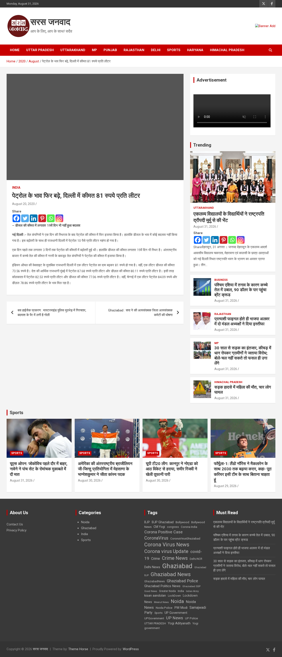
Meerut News (161, 602)
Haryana (195, 50)
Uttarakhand (72, 50)
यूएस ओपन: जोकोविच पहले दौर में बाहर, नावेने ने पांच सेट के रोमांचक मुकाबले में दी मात (38, 469)
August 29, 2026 (225, 486)
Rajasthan (134, 50)
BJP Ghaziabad (163, 522)
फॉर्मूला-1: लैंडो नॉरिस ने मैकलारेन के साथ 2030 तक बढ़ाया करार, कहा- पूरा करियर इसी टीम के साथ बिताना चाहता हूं (242, 471)
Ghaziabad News (171, 574)
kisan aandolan (155, 595)
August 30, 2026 (89, 480)
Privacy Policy (16, 530)
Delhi (155, 50)
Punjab (110, 50)
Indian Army (192, 591)
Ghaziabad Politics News (162, 586)
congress (173, 527)
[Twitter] (25, 218)
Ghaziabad (88, 528)
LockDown (174, 595)
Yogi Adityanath (179, 623)
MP (94, 50)
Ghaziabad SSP (191, 586)
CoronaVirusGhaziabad (185, 538)
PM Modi (180, 608)
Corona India (189, 527)
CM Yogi (159, 527)
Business (221, 279)
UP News (174, 617)
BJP (147, 522)
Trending (202, 145)
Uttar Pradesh (40, 50)
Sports (173, 50)
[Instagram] (59, 218)
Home (15, 50)
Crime (155, 558)
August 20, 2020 (23, 204)
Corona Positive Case (163, 532)
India (16, 187)
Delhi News (152, 567)
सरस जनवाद (50, 22)
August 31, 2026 (204, 226)
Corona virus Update (166, 551)
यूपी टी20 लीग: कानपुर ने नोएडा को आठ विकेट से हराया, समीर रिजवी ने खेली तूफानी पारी (172, 469)
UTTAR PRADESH (155, 623)
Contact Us (15, 524)
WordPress (131, 649)
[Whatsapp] (51, 218)
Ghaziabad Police (182, 581)
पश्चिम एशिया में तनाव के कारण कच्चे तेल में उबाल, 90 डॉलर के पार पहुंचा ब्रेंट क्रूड (241, 290)
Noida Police (164, 607)
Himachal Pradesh (227, 50)
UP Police (191, 618)
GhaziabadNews (154, 581)
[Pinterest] (42, 218)
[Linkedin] (33, 218)
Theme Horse (78, 649)
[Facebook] (16, 218)
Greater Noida (167, 591)
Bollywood (182, 522)
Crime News (175, 558)
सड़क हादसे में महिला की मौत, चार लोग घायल (242, 390)
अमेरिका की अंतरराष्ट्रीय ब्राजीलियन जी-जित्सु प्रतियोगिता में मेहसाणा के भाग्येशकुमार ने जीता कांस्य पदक (105, 469)
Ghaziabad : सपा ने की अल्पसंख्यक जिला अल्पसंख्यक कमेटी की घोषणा (140, 312)
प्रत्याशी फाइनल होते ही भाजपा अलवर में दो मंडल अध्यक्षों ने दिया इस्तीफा (241, 321)
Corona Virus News (166, 545)
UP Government (176, 613)
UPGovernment (154, 618)
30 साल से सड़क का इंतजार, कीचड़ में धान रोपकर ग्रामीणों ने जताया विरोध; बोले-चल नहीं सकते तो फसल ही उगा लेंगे (242, 355)
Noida (85, 522)
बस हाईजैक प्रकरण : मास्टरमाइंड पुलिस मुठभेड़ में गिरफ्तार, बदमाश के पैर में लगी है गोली (52, 312)
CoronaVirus (156, 538)
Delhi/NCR (196, 558)
